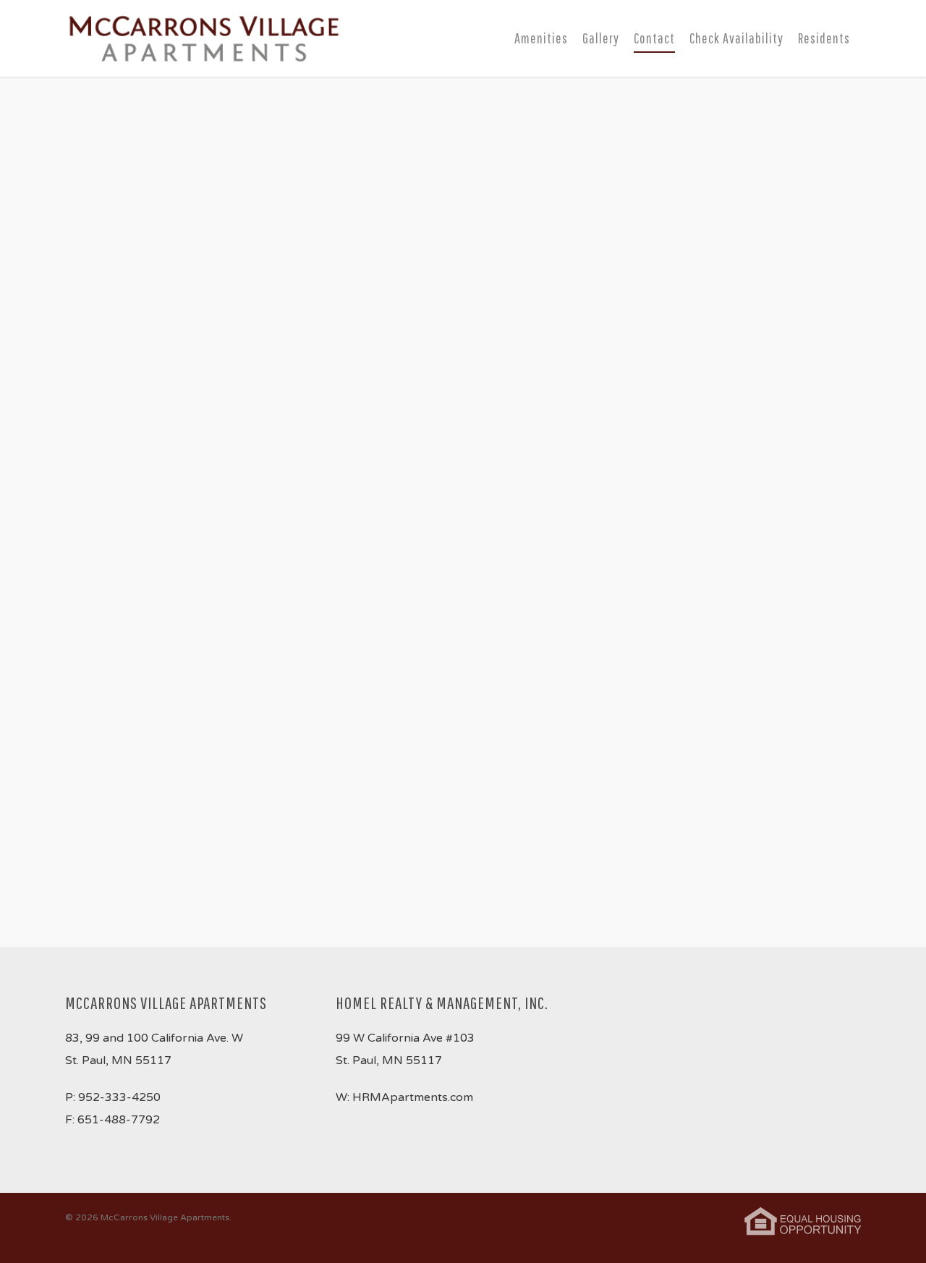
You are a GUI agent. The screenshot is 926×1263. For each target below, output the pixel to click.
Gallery (600, 38)
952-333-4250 (119, 1097)
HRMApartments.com (412, 1097)
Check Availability (736, 38)
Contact (654, 38)
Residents (824, 38)
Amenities (541, 38)
